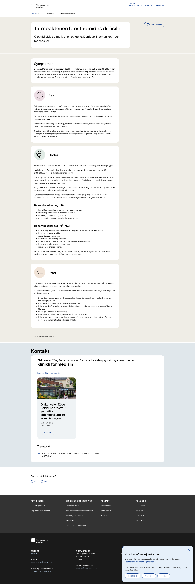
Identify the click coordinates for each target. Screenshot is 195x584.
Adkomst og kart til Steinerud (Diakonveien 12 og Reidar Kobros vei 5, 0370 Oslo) (71, 454)
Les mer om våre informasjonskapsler (140, 561)
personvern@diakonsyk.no (41, 571)
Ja (35, 481)
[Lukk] (189, 550)
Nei (45, 481)
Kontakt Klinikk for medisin (48, 373)
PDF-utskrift (156, 24)
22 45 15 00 (35, 553)
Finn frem (48, 432)
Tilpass (164, 576)
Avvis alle (149, 576)
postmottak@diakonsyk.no (41, 562)
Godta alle (132, 576)
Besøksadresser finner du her (87, 568)
